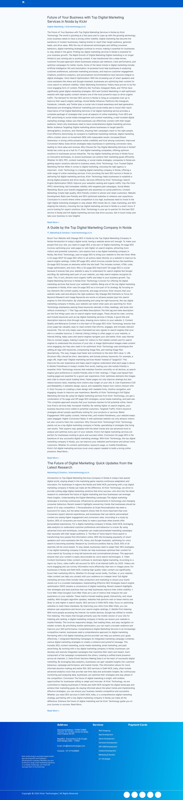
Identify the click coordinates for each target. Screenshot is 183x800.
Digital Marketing (55, 26)
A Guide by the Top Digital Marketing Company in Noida (89, 227)
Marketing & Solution (60, 232)
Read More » (53, 222)
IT (48, 232)
